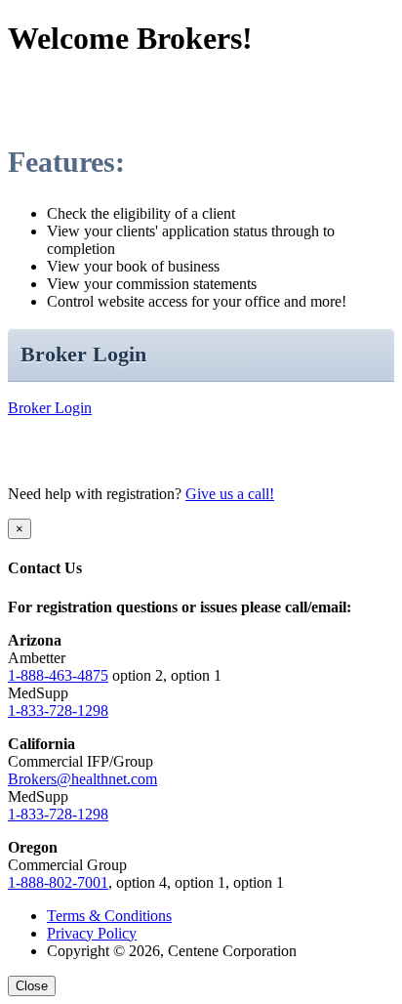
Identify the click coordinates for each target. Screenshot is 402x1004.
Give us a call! (229, 493)
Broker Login (50, 407)
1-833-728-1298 (58, 710)
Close (32, 986)
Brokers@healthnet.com (82, 779)
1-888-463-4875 (58, 675)
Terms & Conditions (109, 915)
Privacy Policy (92, 933)
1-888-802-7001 (58, 882)
